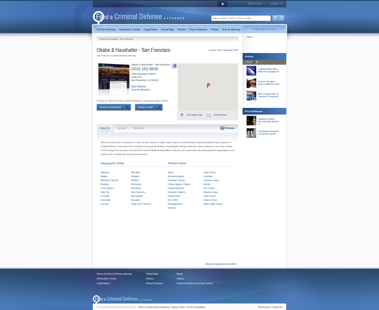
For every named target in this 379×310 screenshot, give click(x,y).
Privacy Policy (178, 307)
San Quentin (137, 196)
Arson (171, 172)
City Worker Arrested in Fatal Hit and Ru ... (268, 132)
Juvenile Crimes (211, 180)
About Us (105, 128)
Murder (207, 184)
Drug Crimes (174, 196)
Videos (180, 278)
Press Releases (154, 283)
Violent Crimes (210, 200)
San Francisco (138, 192)
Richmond (136, 184)
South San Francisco (141, 204)
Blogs (180, 274)
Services (122, 128)
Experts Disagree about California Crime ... (268, 84)
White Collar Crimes (213, 204)
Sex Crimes (209, 188)
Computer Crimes (176, 180)
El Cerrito (105, 196)
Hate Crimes (210, 172)
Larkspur (105, 204)
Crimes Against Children (179, 184)
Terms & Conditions (196, 307)
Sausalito (135, 200)
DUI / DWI (172, 200)
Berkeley (105, 184)
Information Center (107, 278)
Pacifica (135, 180)
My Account (255, 3)
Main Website (138, 86)
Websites (139, 128)
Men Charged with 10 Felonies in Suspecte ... (268, 96)
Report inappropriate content (221, 264)
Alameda (105, 172)
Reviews (228, 128)
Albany (104, 176)
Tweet (249, 37)
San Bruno (136, 188)
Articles (150, 278)
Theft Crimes (210, 196)
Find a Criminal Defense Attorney (114, 274)
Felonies (172, 208)
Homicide (208, 176)
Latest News (103, 283)
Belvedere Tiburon (109, 180)
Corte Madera (107, 188)
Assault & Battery (176, 176)
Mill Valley (135, 172)
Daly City (105, 192)
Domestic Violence (177, 192)
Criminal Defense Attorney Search (195, 283)
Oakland (135, 176)
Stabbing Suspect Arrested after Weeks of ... (268, 121)
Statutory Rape (211, 192)
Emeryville (106, 200)
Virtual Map (152, 274)
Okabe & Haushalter (160, 150)
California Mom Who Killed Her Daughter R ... (268, 71)
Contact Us (276, 3)
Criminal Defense (176, 188)
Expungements (175, 204)
